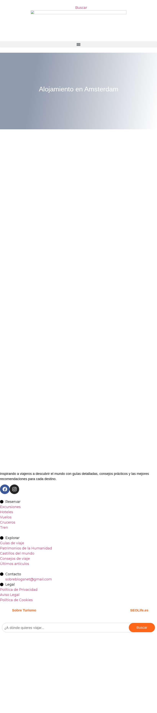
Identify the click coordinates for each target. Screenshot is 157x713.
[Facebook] (5, 489)
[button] (78, 44)
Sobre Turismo (24, 610)
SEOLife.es (139, 610)
